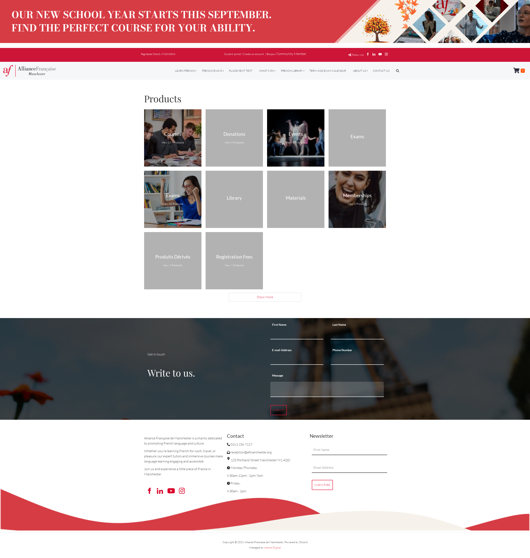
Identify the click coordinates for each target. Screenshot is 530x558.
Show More (265, 297)
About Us (359, 70)
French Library (292, 70)
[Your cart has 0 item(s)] (519, 70)
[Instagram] (386, 54)
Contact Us (381, 70)
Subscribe (322, 484)
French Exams (212, 70)
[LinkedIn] (374, 54)
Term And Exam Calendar (327, 70)
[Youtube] (380, 54)
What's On (266, 70)
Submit (278, 410)
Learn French (185, 70)
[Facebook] (368, 54)
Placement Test (240, 70)
